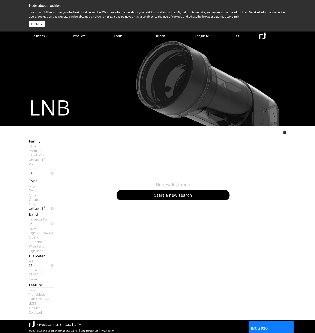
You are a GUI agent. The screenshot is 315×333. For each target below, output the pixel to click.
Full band (35, 242)
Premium (35, 150)
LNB (58, 324)
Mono (33, 168)
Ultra (32, 146)
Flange (33, 279)
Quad (33, 195)
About (118, 36)
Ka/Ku (33, 228)
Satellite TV (73, 324)
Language (202, 36)
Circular (34, 308)
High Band (36, 251)
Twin (32, 190)
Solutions (39, 36)
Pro (31, 164)
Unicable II (37, 160)
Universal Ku (38, 219)
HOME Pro (36, 155)
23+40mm (36, 270)
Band (33, 214)
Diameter (37, 256)
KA (31, 173)
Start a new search (173, 195)
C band (34, 237)
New (32, 290)
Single (33, 186)
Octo (32, 204)
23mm (33, 265)
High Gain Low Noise (41, 299)
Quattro (34, 199)
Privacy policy (107, 330)
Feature (35, 284)
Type (33, 180)
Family (34, 141)
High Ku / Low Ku (41, 233)
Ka (30, 224)
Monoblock (37, 294)
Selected (35, 312)
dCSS (33, 303)
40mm (33, 261)
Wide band (37, 246)
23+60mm (36, 274)
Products (79, 36)
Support (159, 36)
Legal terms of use (89, 330)
